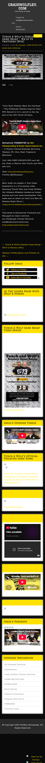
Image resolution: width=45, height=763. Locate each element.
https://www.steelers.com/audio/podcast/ (21, 204)
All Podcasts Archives (14, 664)
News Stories (10, 689)
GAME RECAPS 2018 (34, 45)
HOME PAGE (7, 48)
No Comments (20, 45)
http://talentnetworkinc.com (15, 225)
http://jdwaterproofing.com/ (20, 172)
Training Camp (11, 709)
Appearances (10, 669)
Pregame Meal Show (14, 699)
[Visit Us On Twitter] (35, 761)
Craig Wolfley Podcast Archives (19, 674)
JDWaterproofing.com (14, 410)
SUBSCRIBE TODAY (17, 315)
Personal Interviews (14, 694)
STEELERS (16, 48)
